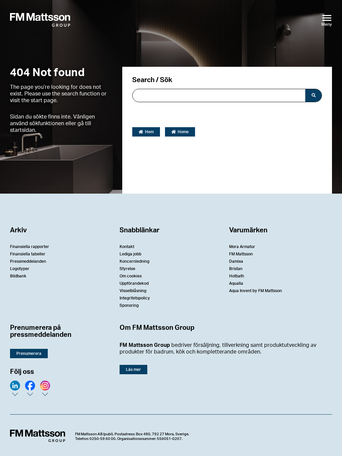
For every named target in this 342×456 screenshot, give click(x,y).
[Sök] (313, 95)
